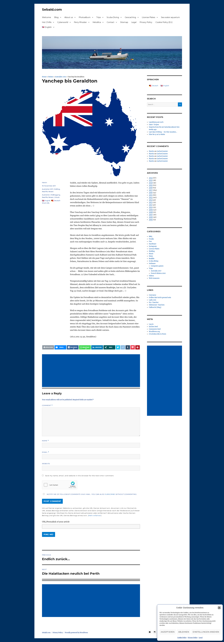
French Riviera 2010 (158, 273)
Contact (110, 22)
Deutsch (57, 200)
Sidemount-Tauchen (156, 305)
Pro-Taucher (154, 302)
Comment (47, 405)
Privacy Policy (193, 637)
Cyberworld (62, 22)
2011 (150, 205)
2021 (150, 180)
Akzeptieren (168, 632)
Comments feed (155, 329)
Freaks (151, 239)
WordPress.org (154, 332)
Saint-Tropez (154, 125)
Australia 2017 (156, 271)
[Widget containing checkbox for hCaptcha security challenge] (59, 484)
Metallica (97, 22)
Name (45, 441)
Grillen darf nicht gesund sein (160, 297)
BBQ (150, 236)
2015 (150, 195)
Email (45, 452)
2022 (151, 178)
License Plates (148, 17)
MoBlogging (55, 195)
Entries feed (153, 327)
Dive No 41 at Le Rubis (157, 134)
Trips (98, 17)
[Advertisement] (91, 370)
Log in (151, 324)
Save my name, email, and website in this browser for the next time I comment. (79, 476)
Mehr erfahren (95, 515)
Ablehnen (183, 632)
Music (151, 254)
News (151, 256)
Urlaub (57, 197)
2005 (151, 220)
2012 (150, 202)
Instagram (153, 246)
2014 (150, 198)
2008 (151, 212)
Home (44, 77)
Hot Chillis (46, 22)
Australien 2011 (60, 77)
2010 (150, 207)
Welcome (46, 17)
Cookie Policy (182, 637)
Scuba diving (153, 261)
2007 (151, 215)
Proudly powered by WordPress (76, 633)
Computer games (157, 266)
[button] (219, 608)
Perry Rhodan (80, 22)
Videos (151, 276)
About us (68, 17)
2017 (150, 190)
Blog (56, 17)
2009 (151, 210)
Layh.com (152, 300)
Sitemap (124, 22)
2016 (150, 193)
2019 (150, 185)
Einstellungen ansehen (206, 632)
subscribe (110, 494)
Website (46, 464)
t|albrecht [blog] (155, 307)
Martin (44, 182)
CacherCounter (162, 151)
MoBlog (57, 189)
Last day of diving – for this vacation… (163, 132)
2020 (151, 183)
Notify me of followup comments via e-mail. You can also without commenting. (91, 494)
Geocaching (130, 17)
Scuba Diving (113, 17)
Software (152, 263)
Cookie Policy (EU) (164, 22)
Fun (150, 241)
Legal (201, 637)
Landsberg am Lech (156, 122)
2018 (150, 188)
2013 (150, 200)
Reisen (50, 77)
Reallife (45, 191)
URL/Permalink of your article (56, 522)
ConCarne (152, 295)
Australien (46, 195)
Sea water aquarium (170, 17)
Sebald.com (52, 9)
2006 (151, 217)
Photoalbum (85, 17)
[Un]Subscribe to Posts (157, 334)
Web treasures (154, 278)
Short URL (46, 203)
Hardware (152, 244)
